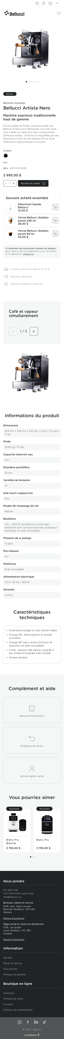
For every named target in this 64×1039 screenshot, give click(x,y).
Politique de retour (13, 998)
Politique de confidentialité (18, 1009)
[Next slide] (34, 331)
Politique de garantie (14, 974)
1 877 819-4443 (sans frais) (18, 893)
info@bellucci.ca (12, 897)
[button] (26, 81)
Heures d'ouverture (13, 918)
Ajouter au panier (30, 183)
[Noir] (5, 155)
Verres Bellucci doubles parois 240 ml (33, 219)
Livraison (8, 1004)
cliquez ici (28, 254)
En (57, 3)
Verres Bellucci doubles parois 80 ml (33, 232)
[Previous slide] (13, 331)
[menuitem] (59, 13)
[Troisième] (32, 1035)
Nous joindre (10, 969)
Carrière (7, 957)
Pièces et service (12, 963)
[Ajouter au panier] (55, 207)
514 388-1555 (10, 890)
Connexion (9, 993)
